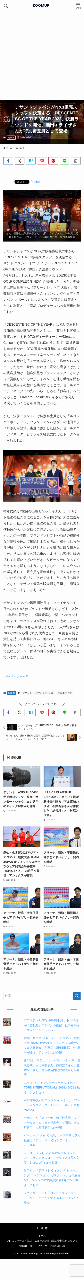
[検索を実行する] (77, 996)
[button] (8, 160)
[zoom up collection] (42, 6)
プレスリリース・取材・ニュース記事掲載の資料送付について (42, 1240)
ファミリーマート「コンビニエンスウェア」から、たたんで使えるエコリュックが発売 (52, 1197)
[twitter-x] (42, 1228)
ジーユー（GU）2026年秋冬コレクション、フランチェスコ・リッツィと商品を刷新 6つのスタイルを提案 (52, 1157)
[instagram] (46, 1228)
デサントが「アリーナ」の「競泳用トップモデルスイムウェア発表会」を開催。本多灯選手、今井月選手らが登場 (52, 1122)
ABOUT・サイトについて (33, 1246)
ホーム (42, 1235)
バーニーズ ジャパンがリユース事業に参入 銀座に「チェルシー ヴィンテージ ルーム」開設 (53, 1140)
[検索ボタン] (6, 6)
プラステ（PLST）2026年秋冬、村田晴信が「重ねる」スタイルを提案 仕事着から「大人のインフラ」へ (52, 1025)
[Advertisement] (42, 56)
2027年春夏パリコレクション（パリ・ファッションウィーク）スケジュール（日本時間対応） (52, 1105)
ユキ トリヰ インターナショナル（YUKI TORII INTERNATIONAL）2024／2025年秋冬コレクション (52, 1087)
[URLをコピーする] (76, 160)
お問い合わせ (57, 1246)
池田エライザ (65, 693)
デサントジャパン (44, 693)
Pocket (35, 182)
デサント (27, 693)
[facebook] (37, 1228)
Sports (11, 137)
